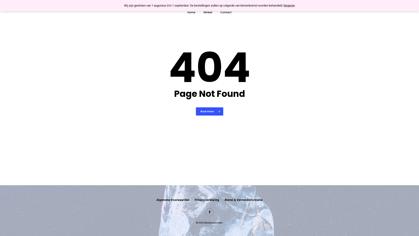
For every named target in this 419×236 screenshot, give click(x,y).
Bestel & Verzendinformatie (244, 200)
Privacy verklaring (207, 200)
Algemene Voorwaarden (172, 200)
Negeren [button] (289, 5)
